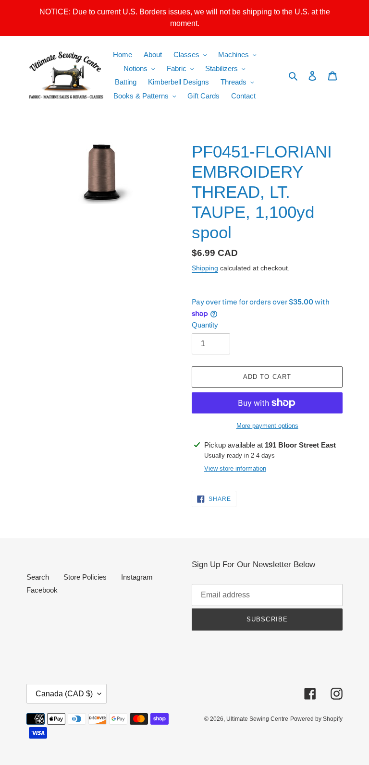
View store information (235, 468)
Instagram (137, 577)
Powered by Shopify (316, 719)
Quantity (205, 325)
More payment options (267, 425)
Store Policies (85, 577)
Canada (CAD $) (64, 694)
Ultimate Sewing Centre (257, 719)
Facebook (42, 590)
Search (37, 577)
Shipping (205, 268)
